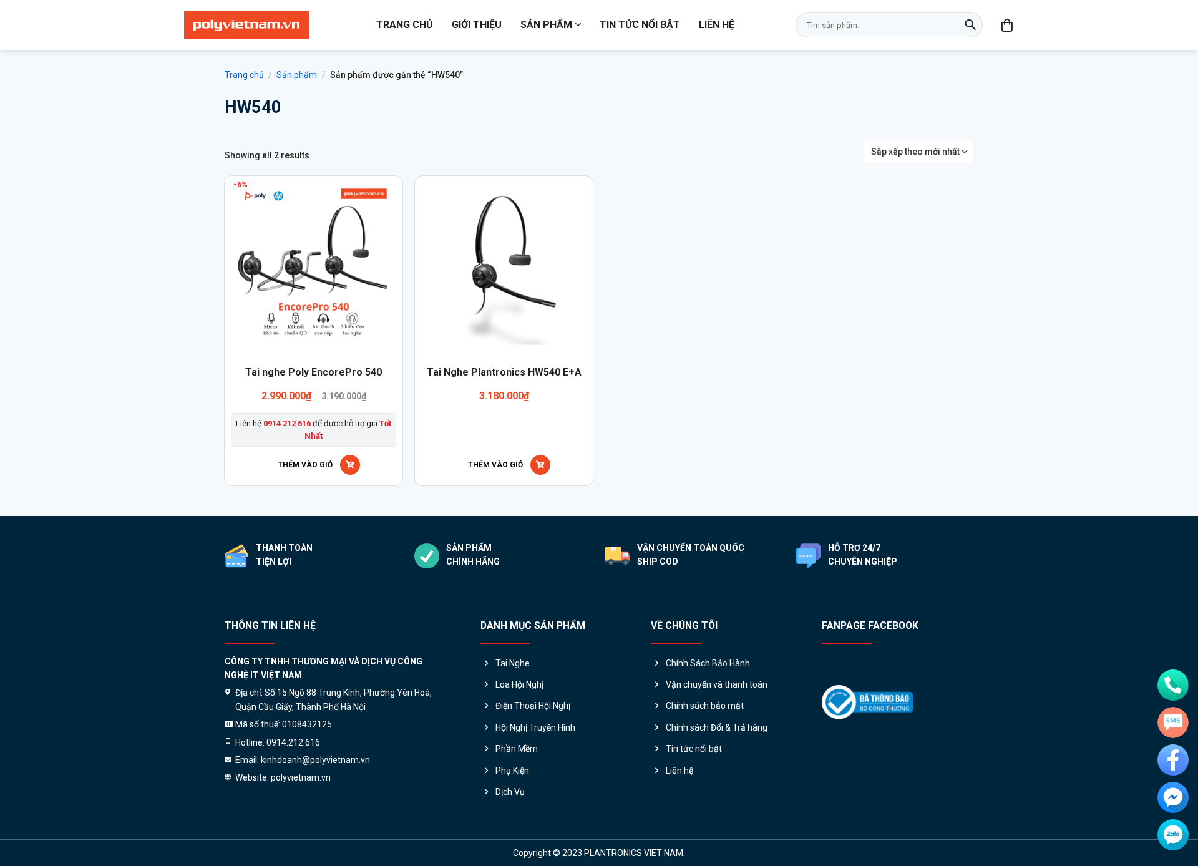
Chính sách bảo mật (705, 706)
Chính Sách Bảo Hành (708, 663)
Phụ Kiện (512, 771)
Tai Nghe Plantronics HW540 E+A (504, 372)
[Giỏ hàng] (1007, 25)
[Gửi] (970, 24)
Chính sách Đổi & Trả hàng (716, 727)
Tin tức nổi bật (640, 25)
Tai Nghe (512, 663)
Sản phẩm (546, 25)
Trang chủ (404, 25)
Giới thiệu (477, 25)
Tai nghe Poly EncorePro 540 (313, 372)
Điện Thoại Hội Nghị (532, 706)
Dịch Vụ (510, 792)
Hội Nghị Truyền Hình (535, 727)
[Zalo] (1173, 834)
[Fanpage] (1173, 760)
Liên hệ (716, 25)
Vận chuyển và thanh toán (716, 684)
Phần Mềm (516, 749)
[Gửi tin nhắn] (1173, 722)
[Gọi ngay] (1173, 685)
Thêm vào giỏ (305, 464)
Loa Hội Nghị (519, 684)
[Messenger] (1173, 797)
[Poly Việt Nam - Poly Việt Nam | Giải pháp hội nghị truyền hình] (246, 25)
